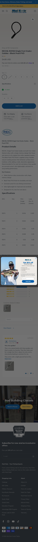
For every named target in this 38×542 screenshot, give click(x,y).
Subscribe (28, 281)
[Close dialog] (36, 258)
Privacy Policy (33, 275)
